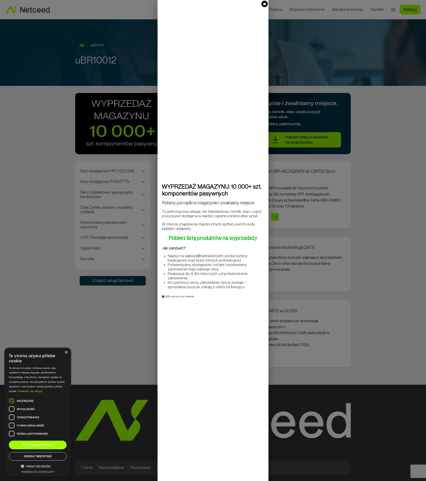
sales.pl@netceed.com (204, 256)
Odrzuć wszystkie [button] (38, 456)
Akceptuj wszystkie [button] (38, 445)
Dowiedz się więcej (30, 391)
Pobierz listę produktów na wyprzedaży (213, 238)
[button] (38, 466)
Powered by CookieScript (37, 471)
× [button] (66, 352)
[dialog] (37, 412)
